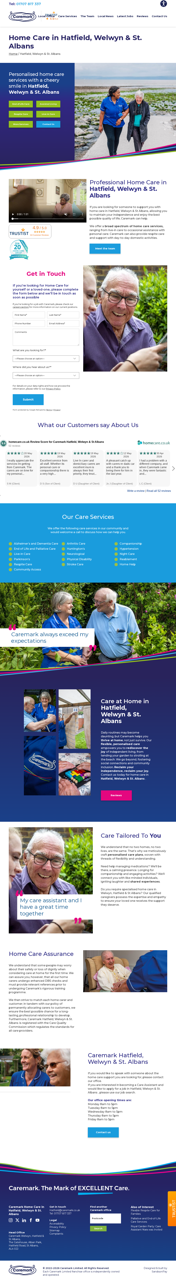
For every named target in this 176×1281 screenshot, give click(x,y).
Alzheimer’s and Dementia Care (36, 543)
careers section (21, 307)
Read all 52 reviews (159, 490)
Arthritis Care (76, 543)
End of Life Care (20, 104)
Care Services (67, 16)
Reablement (128, 559)
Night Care (127, 554)
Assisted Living (48, 104)
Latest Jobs (125, 16)
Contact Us (159, 16)
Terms (49, 410)
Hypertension (129, 548)
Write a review (136, 490)
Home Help (128, 564)
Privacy (56, 410)
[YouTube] (37, 1221)
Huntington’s (76, 548)
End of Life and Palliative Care (35, 548)
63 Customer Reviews (39, 235)
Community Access (27, 569)
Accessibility (57, 1223)
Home (13, 54)
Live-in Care (48, 114)
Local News (106, 16)
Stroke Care (75, 564)
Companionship (131, 543)
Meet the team (105, 248)
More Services (21, 124)
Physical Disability (79, 559)
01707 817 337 (28, 4)
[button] (172, 1208)
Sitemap (55, 1230)
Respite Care (21, 114)
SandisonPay (159, 1271)
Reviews (142, 16)
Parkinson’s (22, 559)
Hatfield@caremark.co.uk (65, 1210)
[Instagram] (11, 1221)
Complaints (56, 1233)
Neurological (76, 554)
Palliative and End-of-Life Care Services (146, 1220)
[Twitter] (17, 1221)
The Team (87, 16)
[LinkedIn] (24, 1221)
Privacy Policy (53, 388)
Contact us (103, 1132)
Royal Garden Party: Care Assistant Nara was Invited (146, 1228)
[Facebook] (31, 1221)
